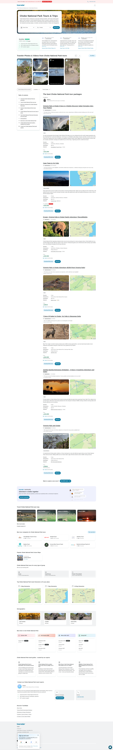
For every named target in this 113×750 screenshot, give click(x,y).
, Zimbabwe (62, 143)
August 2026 (21, 640)
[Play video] (24, 72)
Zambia (52, 406)
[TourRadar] (21, 5)
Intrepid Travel (53, 200)
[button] (69, 153)
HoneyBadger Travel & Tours (56, 147)
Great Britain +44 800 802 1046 (23, 732)
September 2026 (41, 640)
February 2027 (62, 648)
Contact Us (19, 728)
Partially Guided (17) (21, 526)
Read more (44, 46)
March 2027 (81, 640)
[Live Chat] (110, 747)
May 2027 (81, 648)
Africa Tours (19, 708)
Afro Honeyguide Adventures (56, 461)
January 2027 (61, 644)
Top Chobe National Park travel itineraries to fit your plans (29, 116)
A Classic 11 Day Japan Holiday (23, 716)
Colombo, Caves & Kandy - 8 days (24, 714)
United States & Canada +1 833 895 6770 (24, 730)
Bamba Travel (53, 300)
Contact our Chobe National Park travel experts (28, 127)
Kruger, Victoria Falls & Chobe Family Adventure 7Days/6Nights (85, 48)
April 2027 (81, 644)
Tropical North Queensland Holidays (24, 710)
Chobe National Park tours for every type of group (29, 112)
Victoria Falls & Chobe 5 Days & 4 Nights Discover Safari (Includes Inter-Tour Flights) (49, 48)
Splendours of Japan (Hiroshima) (24, 712)
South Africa (53, 143)
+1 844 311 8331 (80, 696)
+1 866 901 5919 (92, 1)
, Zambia (61, 248)
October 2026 (41, 644)
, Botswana (57, 143)
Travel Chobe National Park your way (28, 102)
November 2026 (41, 648)
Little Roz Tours (54, 352)
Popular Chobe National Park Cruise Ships (28, 108)
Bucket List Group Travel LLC (56, 409)
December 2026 (62, 640)
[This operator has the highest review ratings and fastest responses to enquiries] (59, 200)
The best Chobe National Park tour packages (27, 99)
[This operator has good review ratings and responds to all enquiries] (64, 147)
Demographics (23, 118)
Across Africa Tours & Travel (56, 251)
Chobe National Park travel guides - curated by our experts (27, 123)
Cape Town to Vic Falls (64, 48)
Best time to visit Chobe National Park (28, 120)
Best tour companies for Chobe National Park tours (28, 105)
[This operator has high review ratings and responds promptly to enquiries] (58, 300)
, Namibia (57, 197)
